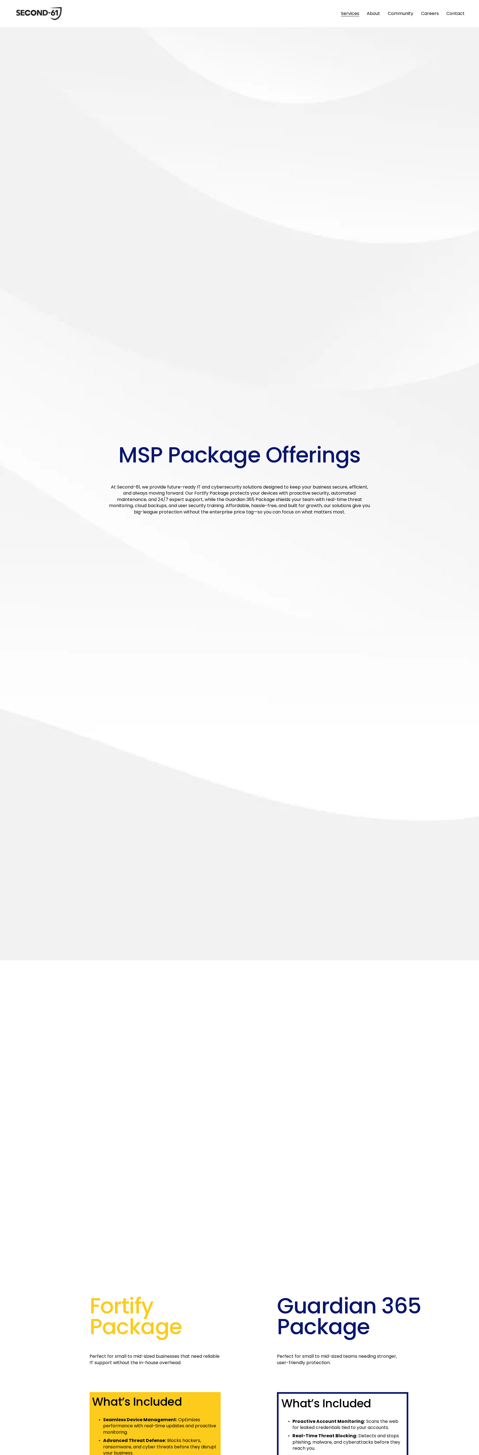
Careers (430, 13)
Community (400, 13)
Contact (455, 13)
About (373, 13)
